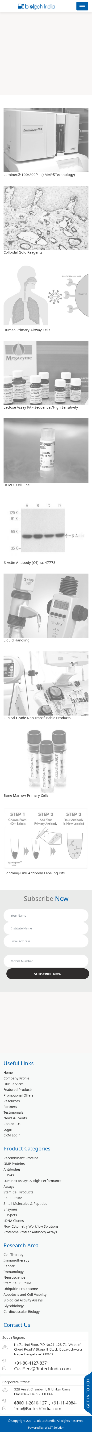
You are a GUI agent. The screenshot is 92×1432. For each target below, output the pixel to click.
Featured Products (18, 1089)
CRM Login (12, 1135)
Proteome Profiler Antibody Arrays (30, 1232)
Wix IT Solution (54, 1428)
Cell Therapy (13, 1254)
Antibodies (12, 1169)
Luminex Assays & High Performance (33, 1180)
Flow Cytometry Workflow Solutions (31, 1226)
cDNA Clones (14, 1220)
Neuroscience (14, 1277)
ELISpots (10, 1215)
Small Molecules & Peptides (25, 1203)
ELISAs (9, 1175)
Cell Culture (13, 1198)
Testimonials (13, 1112)
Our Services (14, 1084)
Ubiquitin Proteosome (21, 1288)
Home (8, 1072)
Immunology (14, 1271)
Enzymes (10, 1209)
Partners (10, 1106)
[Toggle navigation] (82, 6)
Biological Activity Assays (23, 1300)
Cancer (9, 1266)
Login (8, 1129)
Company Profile (16, 1078)
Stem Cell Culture (17, 1283)
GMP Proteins (14, 1163)
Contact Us (12, 1123)
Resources (12, 1101)
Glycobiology (14, 1306)
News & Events (15, 1118)
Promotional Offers (18, 1095)
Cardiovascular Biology (22, 1311)
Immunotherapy (16, 1260)
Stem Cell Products (18, 1192)
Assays (9, 1186)
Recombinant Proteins (21, 1158)
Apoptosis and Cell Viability (25, 1294)
